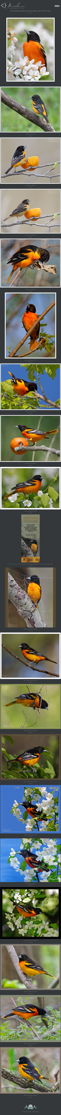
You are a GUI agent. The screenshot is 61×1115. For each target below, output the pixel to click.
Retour (57, 6)
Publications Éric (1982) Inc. (12, 564)
